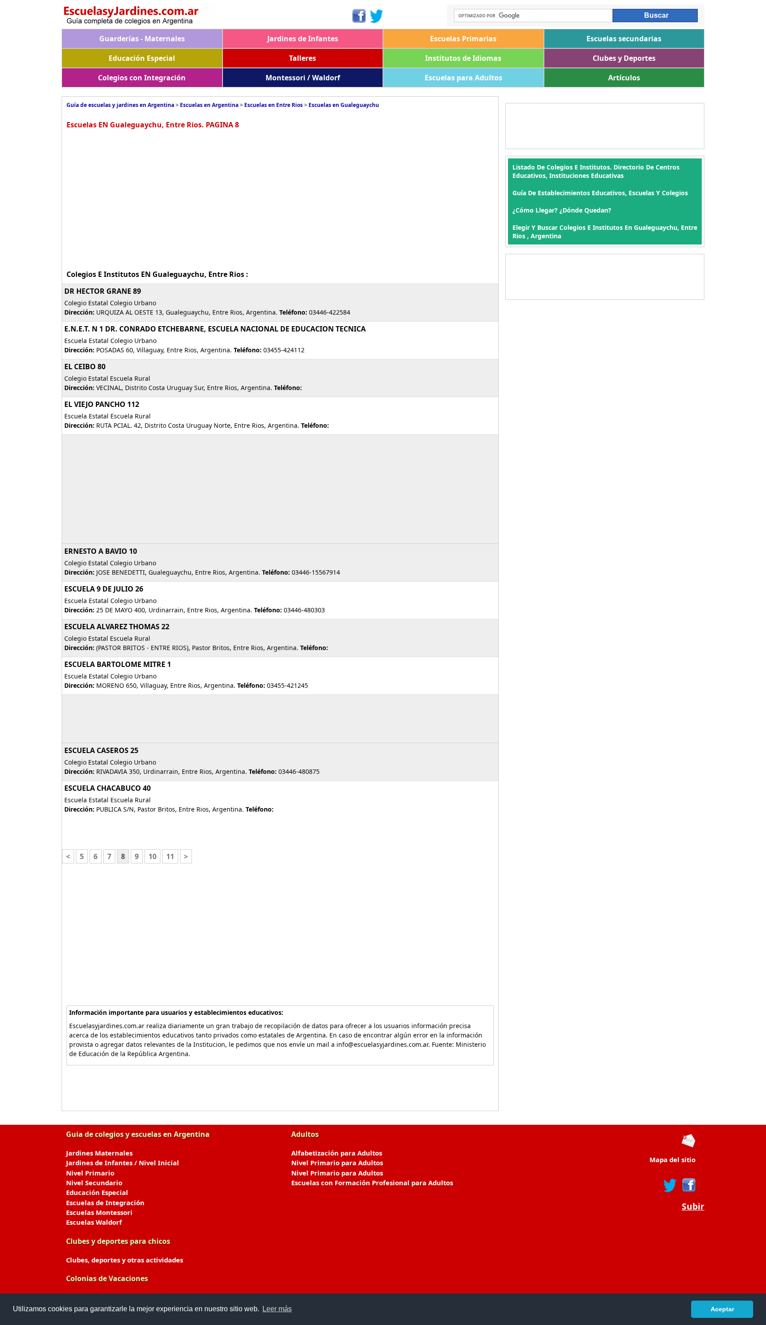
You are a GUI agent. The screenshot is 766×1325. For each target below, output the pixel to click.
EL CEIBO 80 (85, 366)
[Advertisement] (140, 198)
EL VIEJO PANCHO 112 (101, 404)
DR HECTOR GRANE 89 (102, 291)
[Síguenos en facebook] (688, 1185)
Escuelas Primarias (463, 38)
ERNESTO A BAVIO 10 (100, 551)
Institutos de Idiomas (463, 58)
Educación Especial (142, 58)
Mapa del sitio (672, 1159)
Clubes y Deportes (624, 58)
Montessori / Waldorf (303, 78)
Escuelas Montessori (99, 1212)
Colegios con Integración (142, 78)
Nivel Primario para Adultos (337, 1162)
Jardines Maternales (99, 1152)
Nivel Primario (90, 1172)
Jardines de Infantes (302, 38)
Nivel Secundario (94, 1182)
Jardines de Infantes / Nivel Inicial (122, 1162)
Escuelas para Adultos (463, 78)
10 (152, 856)
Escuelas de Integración (105, 1202)
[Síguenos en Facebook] (358, 16)
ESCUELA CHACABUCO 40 (107, 788)
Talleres (302, 58)
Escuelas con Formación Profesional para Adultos (372, 1182)
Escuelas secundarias (623, 38)
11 (170, 856)
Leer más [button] (277, 1309)
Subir (693, 1206)
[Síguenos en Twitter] (376, 16)
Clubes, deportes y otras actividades (124, 1259)
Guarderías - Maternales (142, 38)
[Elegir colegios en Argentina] (206, 16)
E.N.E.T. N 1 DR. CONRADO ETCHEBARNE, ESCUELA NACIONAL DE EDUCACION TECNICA (215, 329)
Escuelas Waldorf (94, 1222)
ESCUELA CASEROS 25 (101, 750)
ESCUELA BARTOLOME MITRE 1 (117, 664)
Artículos (624, 78)
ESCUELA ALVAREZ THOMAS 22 (116, 626)
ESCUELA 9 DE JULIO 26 (103, 589)
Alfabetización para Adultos (336, 1152)
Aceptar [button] (722, 1309)
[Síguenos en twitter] (670, 1185)
